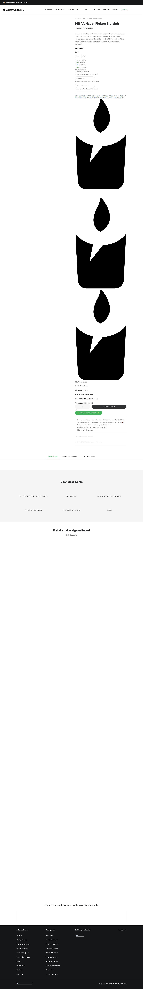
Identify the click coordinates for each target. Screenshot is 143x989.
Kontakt (115, 9)
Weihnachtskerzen (52, 953)
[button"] (122, 936)
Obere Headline (86, 74)
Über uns (106, 9)
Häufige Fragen (22, 940)
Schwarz (86, 72)
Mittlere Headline (87, 81)
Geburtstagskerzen (52, 944)
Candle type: (79, 386)
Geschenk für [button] (73, 9)
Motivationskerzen (52, 974)
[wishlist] (135, 9)
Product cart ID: (80, 403)
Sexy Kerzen (50, 970)
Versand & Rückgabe (23, 944)
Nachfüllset (96, 9)
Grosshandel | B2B (23, 953)
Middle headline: (80, 399)
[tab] (100, 436)
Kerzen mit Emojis (52, 948)
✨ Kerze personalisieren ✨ (88, 413)
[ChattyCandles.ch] (13, 9)
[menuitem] (49, 9)
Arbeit (83, 18)
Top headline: (79, 394)
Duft (76, 52)
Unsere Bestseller (52, 940)
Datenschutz (21, 966)
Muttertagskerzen (52, 961)
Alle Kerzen (49, 9)
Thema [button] (85, 9)
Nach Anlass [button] (60, 9)
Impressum (20, 974)
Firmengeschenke (22, 948)
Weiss (79, 72)
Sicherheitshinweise (23, 957)
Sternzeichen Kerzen (53, 966)
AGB (18, 961)
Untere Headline (86, 89)
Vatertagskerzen (51, 957)
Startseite (77, 18)
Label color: (79, 390)
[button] (132, 9)
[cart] (138, 9)
